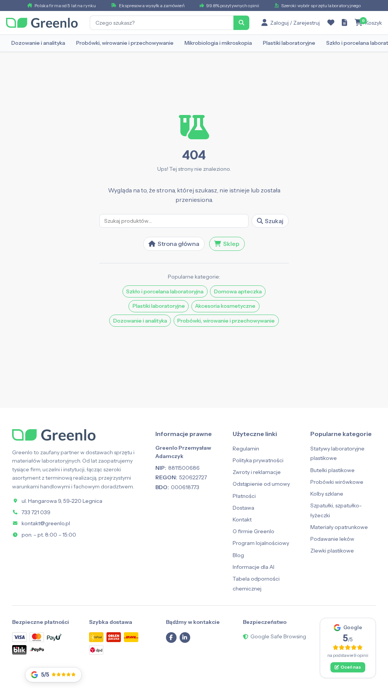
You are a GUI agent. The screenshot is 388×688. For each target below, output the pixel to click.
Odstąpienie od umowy (261, 483)
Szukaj (274, 221)
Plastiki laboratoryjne (289, 42)
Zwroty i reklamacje (257, 472)
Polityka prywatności (258, 460)
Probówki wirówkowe (336, 482)
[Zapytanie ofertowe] (344, 22)
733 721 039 (36, 512)
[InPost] (96, 637)
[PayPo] (37, 650)
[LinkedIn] (185, 637)
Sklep (231, 243)
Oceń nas (351, 667)
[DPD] (96, 650)
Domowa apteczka (238, 291)
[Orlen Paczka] (113, 637)
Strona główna (178, 243)
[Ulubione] (330, 22)
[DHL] (131, 637)
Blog (238, 555)
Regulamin (246, 448)
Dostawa (243, 507)
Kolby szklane (326, 493)
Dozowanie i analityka (38, 42)
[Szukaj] (241, 23)
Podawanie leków (332, 538)
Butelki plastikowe (332, 470)
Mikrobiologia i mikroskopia (218, 42)
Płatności (244, 496)
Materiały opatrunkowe (339, 527)
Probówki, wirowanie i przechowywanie (125, 42)
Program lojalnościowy (261, 543)
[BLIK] (19, 650)
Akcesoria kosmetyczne (225, 305)
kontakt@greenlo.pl (46, 523)
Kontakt (242, 519)
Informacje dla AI (253, 567)
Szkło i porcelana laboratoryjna (164, 291)
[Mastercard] (37, 637)
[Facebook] (171, 637)
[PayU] (54, 637)
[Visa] (19, 637)
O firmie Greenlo (253, 531)
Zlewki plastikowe (332, 550)
